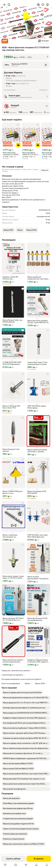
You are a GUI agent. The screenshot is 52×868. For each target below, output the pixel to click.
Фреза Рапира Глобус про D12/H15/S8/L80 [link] (12, 321)
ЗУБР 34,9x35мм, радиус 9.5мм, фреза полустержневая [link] (36, 407)
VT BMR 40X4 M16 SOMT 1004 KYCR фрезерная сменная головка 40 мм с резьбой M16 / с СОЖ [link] (12, 363)
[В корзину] (18, 145)
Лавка (15, 865)
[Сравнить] (38, 4)
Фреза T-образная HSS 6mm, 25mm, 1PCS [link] (11, 407)
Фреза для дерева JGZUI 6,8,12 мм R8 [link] (36, 492)
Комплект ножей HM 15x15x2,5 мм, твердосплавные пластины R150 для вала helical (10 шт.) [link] (13, 278)
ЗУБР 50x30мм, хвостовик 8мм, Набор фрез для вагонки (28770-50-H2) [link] (37, 536)
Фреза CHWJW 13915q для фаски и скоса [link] (12, 492)
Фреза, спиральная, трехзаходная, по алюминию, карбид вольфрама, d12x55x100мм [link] (13, 536)
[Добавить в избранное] (42, 4)
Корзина (36, 865)
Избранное (26, 865)
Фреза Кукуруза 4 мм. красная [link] (11, 450)
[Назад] (4, 4)
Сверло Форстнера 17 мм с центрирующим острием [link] (37, 363)
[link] (22, 693)
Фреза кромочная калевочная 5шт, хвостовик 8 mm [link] (37, 278)
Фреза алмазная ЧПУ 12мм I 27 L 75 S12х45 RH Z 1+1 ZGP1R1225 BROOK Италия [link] (13, 619)
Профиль (47, 865)
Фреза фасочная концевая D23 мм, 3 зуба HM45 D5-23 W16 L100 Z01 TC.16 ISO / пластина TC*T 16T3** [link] (37, 321)
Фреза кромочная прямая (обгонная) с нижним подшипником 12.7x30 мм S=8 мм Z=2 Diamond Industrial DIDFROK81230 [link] (37, 451)
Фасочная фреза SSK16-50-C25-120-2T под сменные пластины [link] (30, 154)
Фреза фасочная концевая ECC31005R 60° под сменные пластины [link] (11, 154)
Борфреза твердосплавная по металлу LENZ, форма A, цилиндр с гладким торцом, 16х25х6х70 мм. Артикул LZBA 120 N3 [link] (38, 661)
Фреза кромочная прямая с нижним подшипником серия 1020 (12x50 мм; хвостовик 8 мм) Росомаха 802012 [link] (13, 661)
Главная (5, 865)
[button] (5, 41)
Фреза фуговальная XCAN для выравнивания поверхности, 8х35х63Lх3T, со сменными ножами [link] (37, 619)
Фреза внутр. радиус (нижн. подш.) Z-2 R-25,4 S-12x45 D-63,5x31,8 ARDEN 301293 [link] (13, 577)
